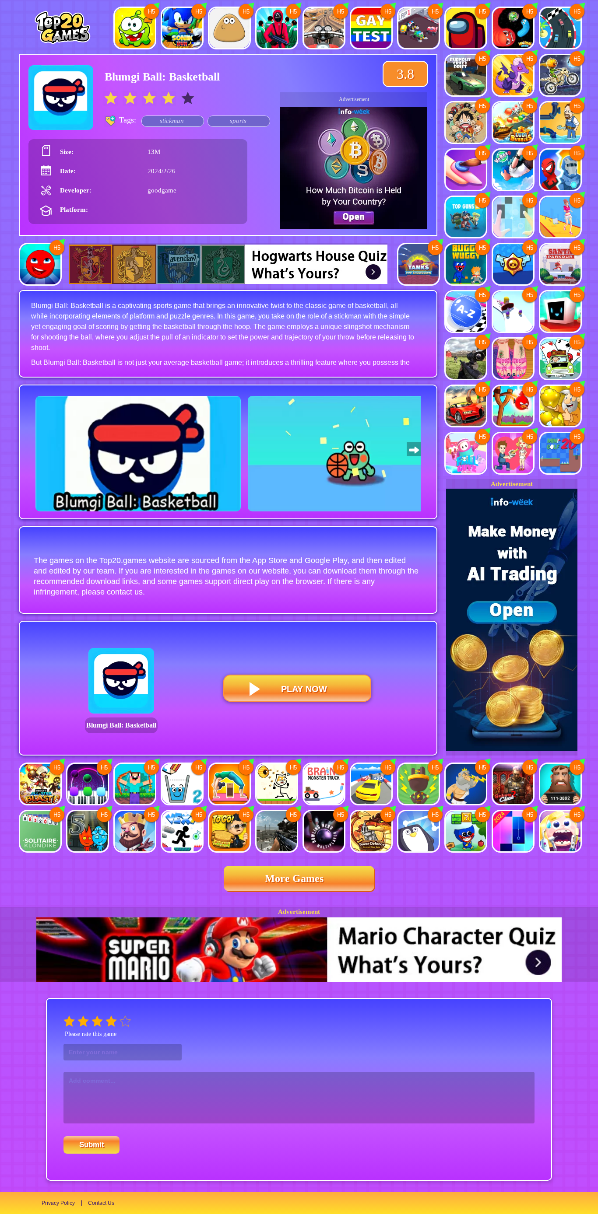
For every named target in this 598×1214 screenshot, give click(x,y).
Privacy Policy (58, 1203)
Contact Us (101, 1203)
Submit (91, 1145)
